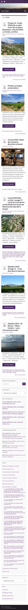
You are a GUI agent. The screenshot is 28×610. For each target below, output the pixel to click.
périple (23, 371)
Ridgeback (18, 255)
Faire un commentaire (20, 79)
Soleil (8, 189)
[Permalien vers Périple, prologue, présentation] (12, 102)
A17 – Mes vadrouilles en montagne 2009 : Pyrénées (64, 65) (14, 564)
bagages (16, 251)
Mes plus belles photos (8, 483)
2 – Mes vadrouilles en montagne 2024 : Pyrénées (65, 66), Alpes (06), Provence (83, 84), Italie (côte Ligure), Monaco (14, 496)
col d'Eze (6, 74)
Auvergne (6, 369)
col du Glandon (9, 253)
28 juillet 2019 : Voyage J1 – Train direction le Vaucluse (16, 269)
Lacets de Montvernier (14, 254)
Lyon (13, 371)
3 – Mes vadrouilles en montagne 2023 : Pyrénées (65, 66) (13, 500)
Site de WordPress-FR (7, 598)
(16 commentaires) (21, 317)
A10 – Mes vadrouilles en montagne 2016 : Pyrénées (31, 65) (14, 533)
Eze (17, 74)
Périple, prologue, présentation (15, 87)
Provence (17, 131)
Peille (10, 76)
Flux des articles (7, 592)
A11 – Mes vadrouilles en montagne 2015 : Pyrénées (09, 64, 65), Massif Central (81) (14, 537)
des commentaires (7, 595)
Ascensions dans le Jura (8, 469)
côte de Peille (12, 74)
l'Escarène (21, 74)
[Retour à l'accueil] (14, 6)
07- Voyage (10, 146)
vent (23, 313)
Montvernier (5, 255)
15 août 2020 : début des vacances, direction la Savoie (16, 142)
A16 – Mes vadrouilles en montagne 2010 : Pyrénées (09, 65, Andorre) (14, 561)
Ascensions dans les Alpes (8, 475)
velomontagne (5, 11)
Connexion (5, 589)
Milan (16, 371)
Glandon (6, 254)
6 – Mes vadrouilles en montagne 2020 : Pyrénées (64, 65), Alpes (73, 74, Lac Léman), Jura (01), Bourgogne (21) (14, 513)
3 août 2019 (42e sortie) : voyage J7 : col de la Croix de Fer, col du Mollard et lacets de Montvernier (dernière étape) (13, 203)
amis (5, 131)
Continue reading (8, 69)
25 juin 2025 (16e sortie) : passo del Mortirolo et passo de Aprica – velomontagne (11, 435)
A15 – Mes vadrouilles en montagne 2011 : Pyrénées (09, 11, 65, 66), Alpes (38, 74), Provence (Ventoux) (14, 557)
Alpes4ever (10, 251)
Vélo (20, 313)
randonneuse (12, 255)
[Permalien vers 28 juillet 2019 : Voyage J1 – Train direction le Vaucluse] (12, 284)
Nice (7, 76)
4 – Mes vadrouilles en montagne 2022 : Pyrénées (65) (13, 503)
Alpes (5, 189)
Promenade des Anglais (18, 76)
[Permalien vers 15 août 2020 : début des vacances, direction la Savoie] (12, 157)
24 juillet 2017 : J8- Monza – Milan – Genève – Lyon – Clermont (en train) (12, 327)
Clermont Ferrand (19, 369)
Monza (19, 371)
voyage (20, 189)
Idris (5, 34)
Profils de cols (5, 571)
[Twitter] (4, 1)
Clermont (12, 369)
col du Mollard (17, 253)
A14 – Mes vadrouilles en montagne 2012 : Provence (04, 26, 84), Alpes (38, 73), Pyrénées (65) (14, 552)
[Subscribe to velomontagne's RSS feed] (2, 1)
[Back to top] (24, 606)
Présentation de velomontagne (10, 568)
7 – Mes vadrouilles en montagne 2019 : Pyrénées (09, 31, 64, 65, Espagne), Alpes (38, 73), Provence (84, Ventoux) (14, 517)
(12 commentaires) (21, 374)
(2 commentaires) (21, 133)
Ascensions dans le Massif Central (10, 472)
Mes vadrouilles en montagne (9, 486)
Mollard (22, 254)
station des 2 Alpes (7, 256)
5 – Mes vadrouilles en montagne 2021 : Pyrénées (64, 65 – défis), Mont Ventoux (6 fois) (14, 508)
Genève (4, 371)
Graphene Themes (12, 608)
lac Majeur (9, 371)
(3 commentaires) (21, 260)
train (3, 77)
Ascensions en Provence (8, 481)
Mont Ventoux (10, 131)
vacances (15, 189)
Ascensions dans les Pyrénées (9, 478)
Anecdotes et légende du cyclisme (10, 466)
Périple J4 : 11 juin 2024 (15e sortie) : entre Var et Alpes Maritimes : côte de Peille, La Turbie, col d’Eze (12, 27)
